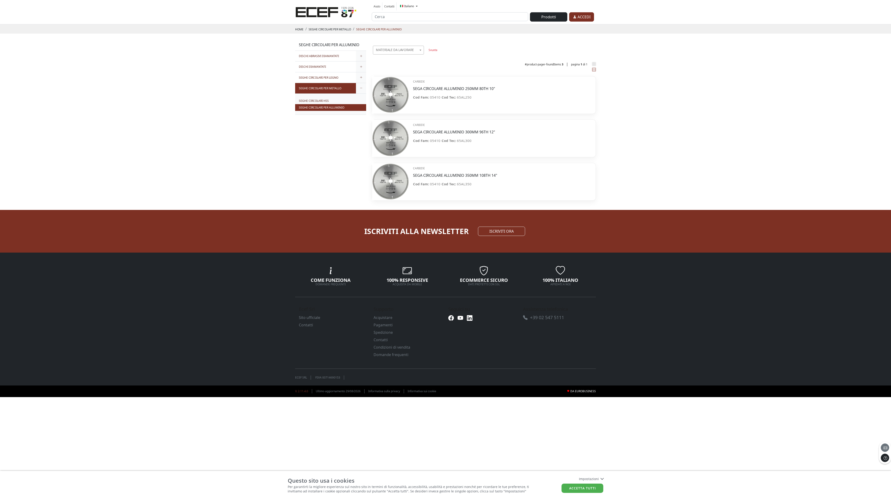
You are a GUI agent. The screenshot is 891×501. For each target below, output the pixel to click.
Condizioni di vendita (392, 347)
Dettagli (390, 92)
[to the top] (885, 458)
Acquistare (383, 317)
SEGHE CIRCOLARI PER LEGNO (318, 78)
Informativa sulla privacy (384, 391)
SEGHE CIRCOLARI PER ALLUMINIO (379, 29)
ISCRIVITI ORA (501, 231)
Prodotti (548, 16)
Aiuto (377, 6)
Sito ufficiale (309, 317)
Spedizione (383, 332)
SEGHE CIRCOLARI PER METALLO (330, 29)
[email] (885, 447)
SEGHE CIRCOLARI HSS (314, 101)
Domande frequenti (391, 354)
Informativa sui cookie (422, 391)
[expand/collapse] (361, 56)
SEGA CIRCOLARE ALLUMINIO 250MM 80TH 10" (454, 89)
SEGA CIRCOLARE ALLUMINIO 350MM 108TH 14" (455, 175)
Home (299, 29)
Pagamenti (383, 325)
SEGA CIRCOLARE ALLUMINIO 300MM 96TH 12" (454, 132)
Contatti (389, 6)
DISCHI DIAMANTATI (312, 67)
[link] (326, 11)
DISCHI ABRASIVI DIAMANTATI (319, 56)
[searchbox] (421, 56)
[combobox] (398, 50)
